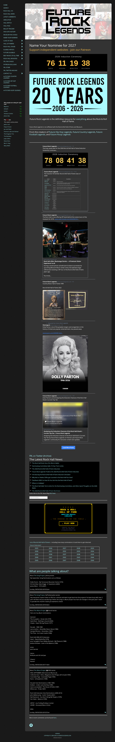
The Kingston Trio (9, 134)
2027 (64, 548)
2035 (36, 554)
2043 (78, 557)
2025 (36, 548)
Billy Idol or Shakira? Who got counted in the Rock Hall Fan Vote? (52, 477)
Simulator (7, 20)
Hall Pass (6, 26)
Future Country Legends (84, 132)
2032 (64, 551)
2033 (78, 551)
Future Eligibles (9, 52)
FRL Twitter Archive (10, 70)
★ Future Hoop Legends (12, 90)
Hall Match (7, 23)
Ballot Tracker (8, 29)
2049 (92, 560)
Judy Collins (7, 138)
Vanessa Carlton (8, 113)
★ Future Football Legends (10, 86)
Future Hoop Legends (60, 134)
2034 (92, 551)
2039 (92, 554)
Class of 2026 (8, 41)
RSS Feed (52, 493)
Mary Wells (7, 145)
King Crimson (7, 127)
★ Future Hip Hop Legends (9, 82)
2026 (50, 548)
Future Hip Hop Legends (60, 132)
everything (81, 119)
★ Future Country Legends (10, 77)
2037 (64, 554)
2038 (78, 554)
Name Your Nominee (10, 38)
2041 (50, 557)
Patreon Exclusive (10, 64)
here (54, 718)
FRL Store (6, 67)
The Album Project (40, 610)
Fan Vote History (9, 32)
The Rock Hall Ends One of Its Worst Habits (45, 463)
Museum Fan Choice (10, 35)
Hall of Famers (8, 44)
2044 (92, 557)
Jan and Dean (7, 129)
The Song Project (39, 575)
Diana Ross (7, 141)
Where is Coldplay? (38, 483)
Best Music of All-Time (11, 55)
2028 (78, 548)
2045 (36, 560)
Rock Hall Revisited (10, 58)
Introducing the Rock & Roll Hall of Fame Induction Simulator (51, 474)
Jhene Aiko (7, 116)
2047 (64, 560)
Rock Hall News (9, 14)
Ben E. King (7, 143)
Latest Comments (9, 17)
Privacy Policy (57, 737)
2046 (50, 560)
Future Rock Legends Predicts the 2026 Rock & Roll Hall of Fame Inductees (55, 472)
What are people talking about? (49, 571)
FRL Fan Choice (8, 61)
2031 (50, 551)
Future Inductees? (35, 545)
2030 (36, 551)
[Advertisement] (54, 138)
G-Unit (5, 111)
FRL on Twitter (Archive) (40, 455)
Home (5, 5)
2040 (36, 557)
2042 (64, 557)
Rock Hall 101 (8, 11)
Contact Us (7, 73)
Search (6, 8)
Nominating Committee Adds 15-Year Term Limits (48, 466)
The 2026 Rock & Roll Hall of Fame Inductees (46, 469)
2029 (92, 548)
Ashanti (6, 109)
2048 (78, 560)
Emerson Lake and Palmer (11, 131)
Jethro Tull (7, 124)
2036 (50, 554)
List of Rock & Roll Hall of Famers (40, 542)
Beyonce (6, 106)
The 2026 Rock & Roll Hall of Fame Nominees (46, 491)
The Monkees (7, 136)
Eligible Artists (8, 50)
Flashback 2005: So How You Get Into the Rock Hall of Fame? (52, 480)
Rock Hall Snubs (9, 46)
